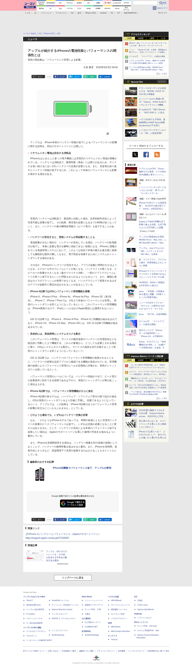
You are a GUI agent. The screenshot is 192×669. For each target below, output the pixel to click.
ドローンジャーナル (34, 618)
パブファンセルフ (144, 618)
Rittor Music (87, 597)
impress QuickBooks (145, 609)
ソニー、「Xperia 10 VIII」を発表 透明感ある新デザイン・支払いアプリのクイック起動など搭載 (148, 52)
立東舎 (87, 614)
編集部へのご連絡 (86, 651)
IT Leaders (30, 614)
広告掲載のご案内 (69, 651)
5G (112, 13)
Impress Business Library (62, 609)
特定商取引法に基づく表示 (158, 651)
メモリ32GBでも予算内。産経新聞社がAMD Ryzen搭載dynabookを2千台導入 (152, 122)
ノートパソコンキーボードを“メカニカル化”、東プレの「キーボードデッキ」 (152, 190)
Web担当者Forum (33, 605)
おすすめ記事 (137, 404)
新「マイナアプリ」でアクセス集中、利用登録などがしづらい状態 (152, 262)
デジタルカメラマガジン (36, 631)
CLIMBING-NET (91, 627)
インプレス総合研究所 (35, 609)
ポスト (40, 77)
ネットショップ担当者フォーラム (65, 605)
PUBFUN (138, 614)
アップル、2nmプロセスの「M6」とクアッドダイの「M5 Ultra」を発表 (151, 251)
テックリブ (112, 636)
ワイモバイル (61, 13)
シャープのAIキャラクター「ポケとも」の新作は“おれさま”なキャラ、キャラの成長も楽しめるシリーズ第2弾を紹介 (152, 308)
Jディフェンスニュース (120, 605)
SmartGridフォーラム (60, 600)
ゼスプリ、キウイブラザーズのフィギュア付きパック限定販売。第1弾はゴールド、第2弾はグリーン (148, 374)
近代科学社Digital (92, 635)
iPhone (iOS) (90, 13)
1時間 (129, 38)
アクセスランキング (140, 34)
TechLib (114, 639)
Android (103, 13)
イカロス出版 (113, 597)
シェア (62, 77)
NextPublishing (58, 635)
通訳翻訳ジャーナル (119, 609)
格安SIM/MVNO (130, 13)
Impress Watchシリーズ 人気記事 (147, 356)
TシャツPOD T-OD (93, 609)
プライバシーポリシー (106, 651)
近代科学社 (86, 631)
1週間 (152, 38)
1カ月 (163, 38)
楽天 (79, 13)
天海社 (140, 600)
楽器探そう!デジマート (94, 605)
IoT (118, 13)
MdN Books (115, 627)
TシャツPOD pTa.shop (147, 626)
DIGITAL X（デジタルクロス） (64, 618)
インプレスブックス (60, 630)
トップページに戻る (73, 577)
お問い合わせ (53, 651)
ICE (135, 597)
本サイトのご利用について (34, 651)
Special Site (137, 82)
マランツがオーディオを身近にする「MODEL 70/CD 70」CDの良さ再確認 (152, 91)
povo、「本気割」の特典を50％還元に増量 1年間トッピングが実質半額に (152, 294)
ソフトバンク (46, 13)
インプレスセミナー (60, 614)
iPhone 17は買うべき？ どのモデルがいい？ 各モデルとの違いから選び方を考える (152, 434)
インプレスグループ (136, 651)
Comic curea (142, 605)
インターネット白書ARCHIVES (39, 640)
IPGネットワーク (141, 622)
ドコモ (27, 13)
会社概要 (121, 651)
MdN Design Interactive (120, 631)
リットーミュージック (94, 600)
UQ (72, 13)
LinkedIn (107, 77)
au (35, 13)
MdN (110, 623)
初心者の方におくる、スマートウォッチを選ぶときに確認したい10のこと (152, 424)
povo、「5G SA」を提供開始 (152, 314)
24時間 (140, 38)
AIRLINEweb (116, 600)
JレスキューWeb (118, 614)
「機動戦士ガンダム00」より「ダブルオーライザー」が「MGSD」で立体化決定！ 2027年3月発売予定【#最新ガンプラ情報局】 (148, 380)
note (92, 77)
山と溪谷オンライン (93, 622)
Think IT (29, 600)
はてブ (77, 77)
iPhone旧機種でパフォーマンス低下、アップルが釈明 (82, 468)
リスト (48, 77)
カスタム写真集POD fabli (148, 630)
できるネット (31, 636)
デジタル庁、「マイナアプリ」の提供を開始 (147, 56)
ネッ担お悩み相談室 (34, 623)
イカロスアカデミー (119, 618)
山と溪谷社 (86, 618)
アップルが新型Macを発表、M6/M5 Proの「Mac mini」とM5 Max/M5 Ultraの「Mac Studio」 (146, 70)
